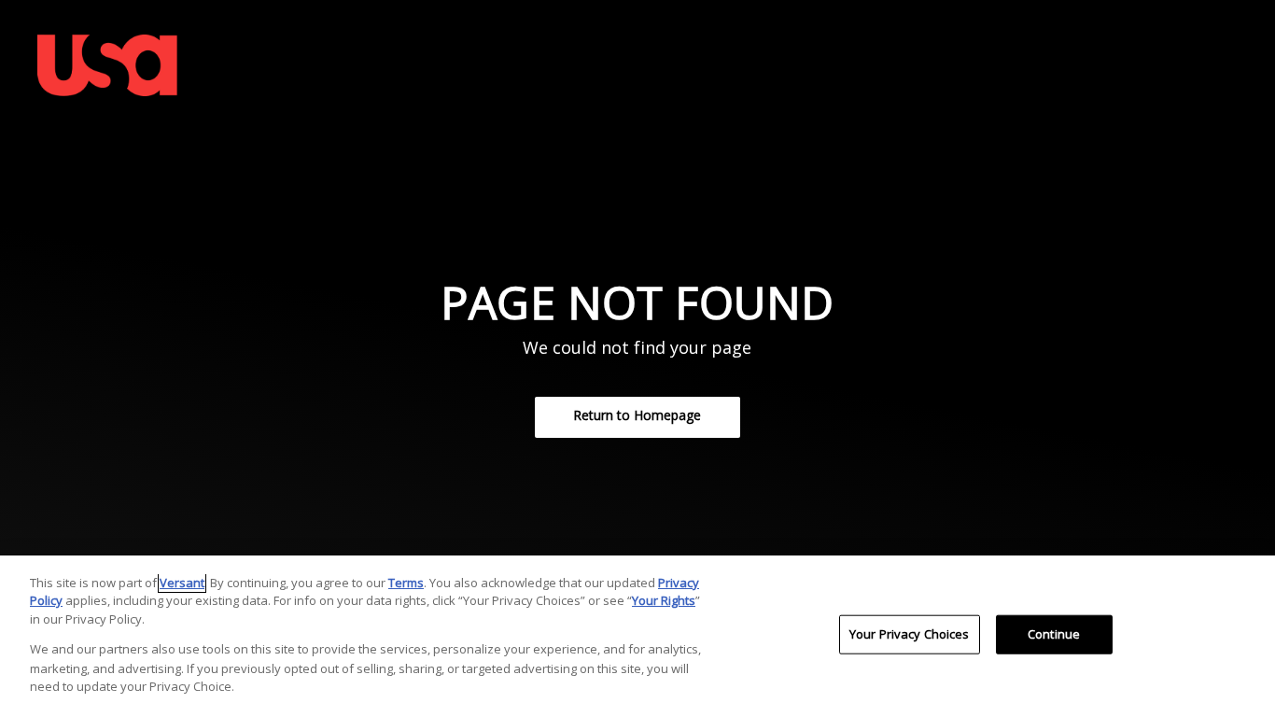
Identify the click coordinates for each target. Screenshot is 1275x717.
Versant (182, 582)
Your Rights (663, 600)
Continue (1054, 634)
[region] (637, 636)
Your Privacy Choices (909, 634)
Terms (406, 582)
